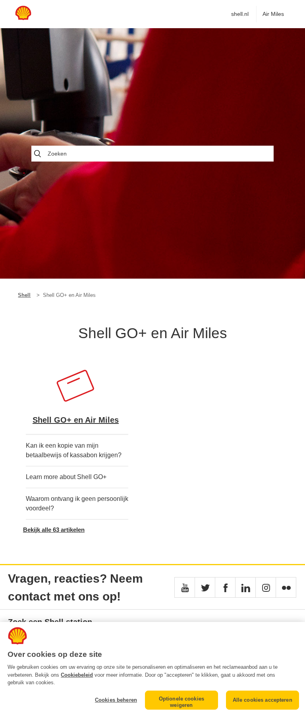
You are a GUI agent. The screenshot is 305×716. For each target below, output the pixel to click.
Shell (24, 295)
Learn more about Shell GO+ (66, 476)
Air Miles (273, 14)
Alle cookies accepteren (262, 700)
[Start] (23, 18)
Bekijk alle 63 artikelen (54, 529)
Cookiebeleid (77, 675)
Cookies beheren (116, 700)
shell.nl (240, 14)
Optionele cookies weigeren (181, 702)
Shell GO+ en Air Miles (76, 420)
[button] (184, 587)
